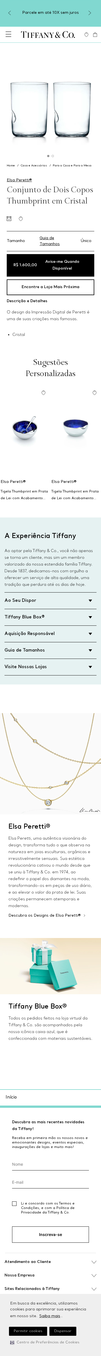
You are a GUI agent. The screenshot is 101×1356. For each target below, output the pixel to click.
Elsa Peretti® (19, 180)
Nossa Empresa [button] (19, 1275)
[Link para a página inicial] (11, 166)
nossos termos (70, 1247)
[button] (45, 1342)
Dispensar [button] (63, 1331)
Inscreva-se (50, 1234)
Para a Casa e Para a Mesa (72, 165)
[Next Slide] (90, 13)
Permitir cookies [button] (28, 1331)
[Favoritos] (86, 34)
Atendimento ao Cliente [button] (27, 1262)
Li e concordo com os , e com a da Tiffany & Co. (48, 1208)
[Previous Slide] (10, 13)
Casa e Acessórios (33, 165)
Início (11, 1097)
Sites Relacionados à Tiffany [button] (32, 1289)
